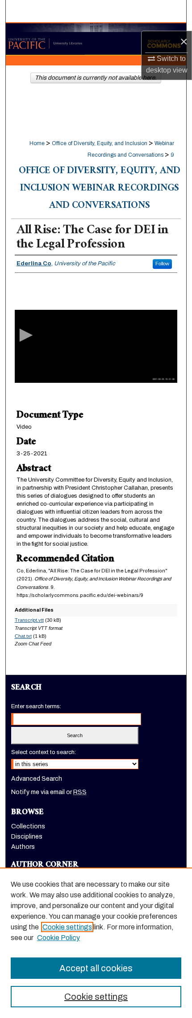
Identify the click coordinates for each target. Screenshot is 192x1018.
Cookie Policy (58, 937)
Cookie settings (67, 927)
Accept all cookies (96, 968)
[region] (96, 943)
